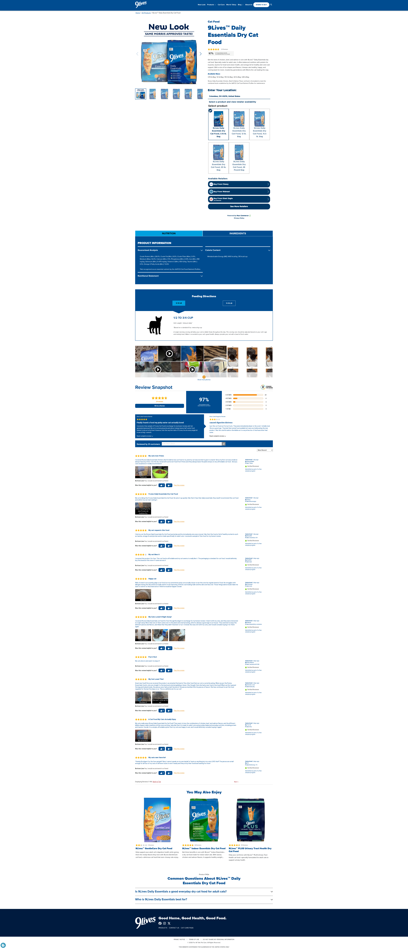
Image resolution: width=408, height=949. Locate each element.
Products (210, 4)
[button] (201, 53)
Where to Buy (261, 5)
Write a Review (159, 406)
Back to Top (157, 782)
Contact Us (174, 928)
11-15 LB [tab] (229, 303)
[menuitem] (201, 5)
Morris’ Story (231, 4)
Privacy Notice (179, 939)
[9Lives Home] (145, 923)
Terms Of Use (194, 939)
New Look (201, 4)
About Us (248, 4)
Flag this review (179, 485)
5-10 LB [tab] (179, 303)
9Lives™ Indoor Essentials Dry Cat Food (203, 848)
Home (138, 13)
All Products (146, 13)
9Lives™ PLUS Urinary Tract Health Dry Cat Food (250, 850)
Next (236, 782)
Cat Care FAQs (187, 928)
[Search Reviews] (223, 444)
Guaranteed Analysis (148, 250)
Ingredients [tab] (238, 233)
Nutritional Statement (148, 275)
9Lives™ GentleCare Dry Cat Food (154, 848)
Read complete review (144, 436)
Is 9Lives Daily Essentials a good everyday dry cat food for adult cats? (181, 891)
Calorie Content (212, 250)
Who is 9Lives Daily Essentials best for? (161, 899)
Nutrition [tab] (169, 233)
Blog (239, 4)
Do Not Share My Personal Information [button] (218, 939)
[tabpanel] (204, 260)
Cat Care (221, 4)
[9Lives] (141, 5)
